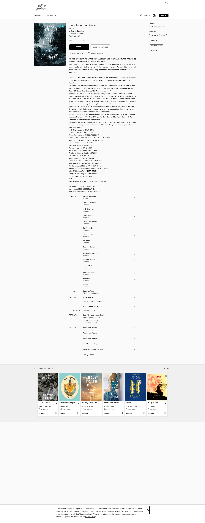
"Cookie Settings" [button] (85, 514)
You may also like (42, 368)
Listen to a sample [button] (100, 47)
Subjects (38, 15)
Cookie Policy (90, 517)
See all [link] (167, 369)
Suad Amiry (65, 406)
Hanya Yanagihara (45, 406)
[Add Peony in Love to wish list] (165, 413)
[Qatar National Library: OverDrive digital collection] (42, 7)
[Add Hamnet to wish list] (143, 413)
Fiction (163, 35)
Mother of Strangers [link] (67, 403)
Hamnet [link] (128, 403)
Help (166, 3)
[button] (144, 16)
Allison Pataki (110, 406)
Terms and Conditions (93, 509)
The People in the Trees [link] (47, 403)
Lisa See (152, 406)
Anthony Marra (88, 406)
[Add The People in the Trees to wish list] (56, 413)
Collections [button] (49, 15)
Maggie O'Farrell (133, 406)
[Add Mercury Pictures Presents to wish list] (100, 413)
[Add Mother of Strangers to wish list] (78, 413)
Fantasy (153, 35)
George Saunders (77, 31)
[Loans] (154, 16)
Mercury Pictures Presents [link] (90, 403)
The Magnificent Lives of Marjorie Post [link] (112, 403)
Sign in (163, 15)
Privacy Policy (110, 509)
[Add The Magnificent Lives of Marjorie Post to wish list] (121, 413)
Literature (154, 41)
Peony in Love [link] (153, 403)
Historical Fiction (156, 46)
